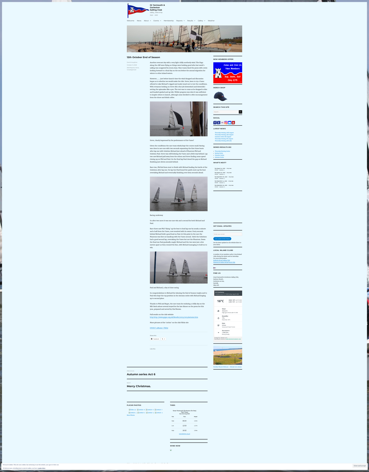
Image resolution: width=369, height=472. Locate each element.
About (146, 21)
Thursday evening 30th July (223, 141)
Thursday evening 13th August (224, 135)
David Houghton (132, 62)
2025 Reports (131, 67)
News (139, 21)
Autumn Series (219, 157)
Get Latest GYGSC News (222, 239)
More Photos (131, 415)
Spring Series (219, 153)
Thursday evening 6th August (224, 139)
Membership (169, 21)
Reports (179, 21)
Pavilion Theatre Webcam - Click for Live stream (227, 367)
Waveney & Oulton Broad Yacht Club (224, 262)
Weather (211, 21)
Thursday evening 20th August (224, 133)
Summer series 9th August (223, 137)
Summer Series (219, 155)
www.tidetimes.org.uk (184, 434)
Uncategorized (131, 69)
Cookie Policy (41, 468)
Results (190, 21)
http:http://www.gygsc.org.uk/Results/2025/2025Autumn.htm (174, 317)
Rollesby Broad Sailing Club (221, 260)
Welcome (130, 21)
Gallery (200, 21)
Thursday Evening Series (222, 151)
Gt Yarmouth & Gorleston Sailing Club (157, 7)
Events (156, 21)
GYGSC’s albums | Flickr (159, 328)
